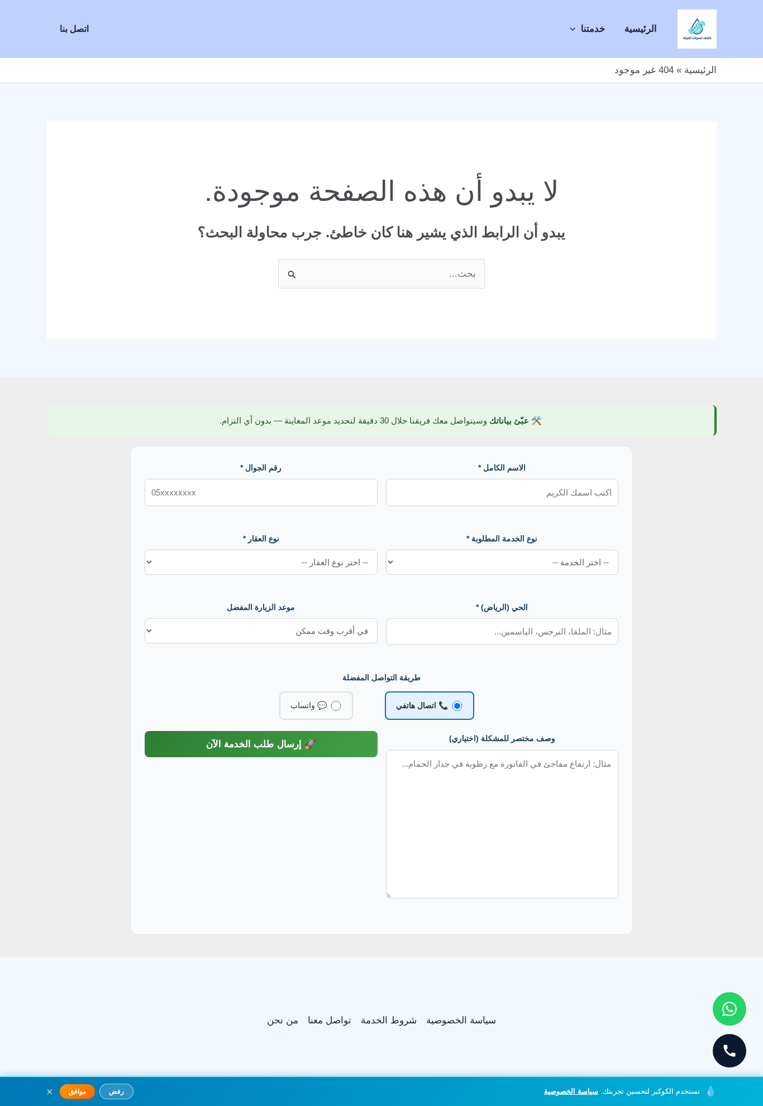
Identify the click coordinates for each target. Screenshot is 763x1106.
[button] (575, 29)
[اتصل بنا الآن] (729, 1050)
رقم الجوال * (261, 467)
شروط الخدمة (389, 1020)
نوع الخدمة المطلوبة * (501, 538)
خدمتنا (593, 28)
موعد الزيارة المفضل (261, 607)
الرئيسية (640, 28)
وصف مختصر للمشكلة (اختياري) (502, 738)
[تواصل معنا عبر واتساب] (729, 1009)
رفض (116, 1091)
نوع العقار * (261, 538)
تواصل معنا (329, 1020)
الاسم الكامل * (502, 467)
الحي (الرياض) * (502, 607)
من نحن (282, 1020)
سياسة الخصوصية (461, 1020)
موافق (77, 1091)
